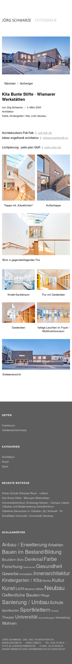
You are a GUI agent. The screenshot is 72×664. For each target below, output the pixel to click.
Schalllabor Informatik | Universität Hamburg (27, 516)
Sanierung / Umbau (25, 602)
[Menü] (7, 5)
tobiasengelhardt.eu (55, 137)
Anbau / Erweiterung (24, 544)
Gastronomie (29, 567)
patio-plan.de (52, 147)
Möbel (40, 589)
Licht (33, 115)
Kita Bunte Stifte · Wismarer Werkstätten (25, 498)
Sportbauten (10, 610)
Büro (20, 559)
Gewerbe (10, 573)
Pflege (45, 595)
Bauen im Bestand (23, 551)
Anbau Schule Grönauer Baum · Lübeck (25, 493)
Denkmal (34, 559)
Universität (26, 616)
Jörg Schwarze (15, 107)
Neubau (41, 115)
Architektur (8, 111)
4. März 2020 (34, 107)
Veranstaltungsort (46, 617)
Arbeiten (55, 545)
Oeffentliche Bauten (21, 595)
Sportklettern (35, 609)
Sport (5, 466)
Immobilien (26, 574)
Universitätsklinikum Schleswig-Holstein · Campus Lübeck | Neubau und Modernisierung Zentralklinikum (35, 504)
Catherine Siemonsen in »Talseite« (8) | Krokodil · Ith (32, 511)
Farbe (5, 115)
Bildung (52, 551)
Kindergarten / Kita (20, 115)
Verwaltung (63, 617)
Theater (8, 617)
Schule (56, 602)
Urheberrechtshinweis (14, 430)
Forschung (12, 566)
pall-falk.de (45, 133)
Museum (30, 589)
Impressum (8, 425)
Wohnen (9, 623)
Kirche (46, 580)
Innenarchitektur (51, 573)
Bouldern (9, 559)
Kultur (58, 580)
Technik (54, 610)
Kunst (5, 461)
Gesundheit (49, 565)
